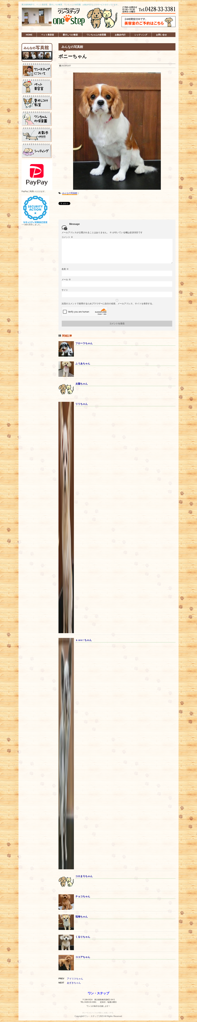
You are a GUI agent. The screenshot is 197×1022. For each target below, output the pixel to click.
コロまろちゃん (84, 876)
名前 (65, 269)
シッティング (140, 34)
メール (66, 279)
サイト (65, 290)
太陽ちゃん (81, 383)
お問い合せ (161, 34)
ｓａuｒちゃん (83, 640)
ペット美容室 (47, 34)
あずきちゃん (74, 982)
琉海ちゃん (81, 916)
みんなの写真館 (69, 193)
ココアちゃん (82, 957)
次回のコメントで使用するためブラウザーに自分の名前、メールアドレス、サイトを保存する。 (108, 303)
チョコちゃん (82, 896)
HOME (29, 34)
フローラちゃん (84, 343)
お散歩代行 (120, 34)
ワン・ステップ (98, 993)
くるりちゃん (82, 936)
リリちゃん (81, 404)
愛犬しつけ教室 (70, 34)
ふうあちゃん (82, 363)
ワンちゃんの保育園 (96, 34)
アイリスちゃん (75, 978)
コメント (67, 237)
